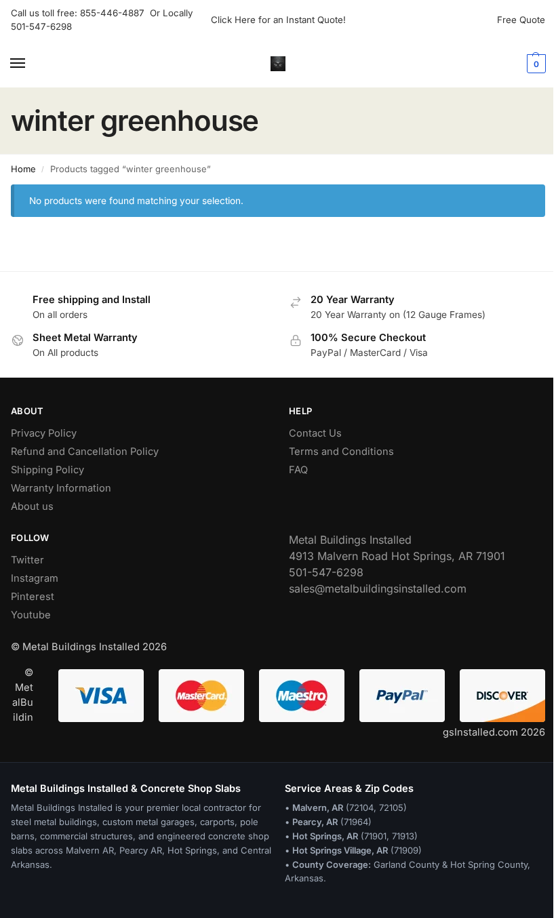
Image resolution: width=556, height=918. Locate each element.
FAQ (298, 470)
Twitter (27, 560)
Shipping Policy (47, 470)
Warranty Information (61, 488)
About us (32, 506)
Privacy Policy (44, 433)
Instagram (34, 578)
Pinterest (32, 597)
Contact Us (315, 433)
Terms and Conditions (341, 451)
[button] (534, 63)
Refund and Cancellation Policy (85, 451)
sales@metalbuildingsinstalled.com (377, 588)
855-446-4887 (115, 12)
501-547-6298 (41, 26)
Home (23, 168)
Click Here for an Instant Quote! (278, 19)
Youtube (31, 615)
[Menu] (30, 64)
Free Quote (521, 19)
